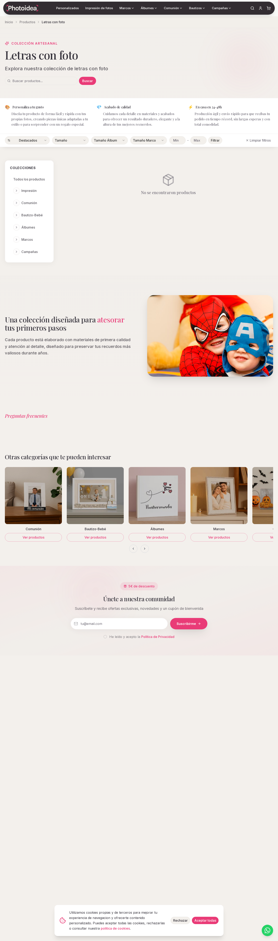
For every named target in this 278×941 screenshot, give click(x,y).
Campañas (29, 252)
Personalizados (67, 8)
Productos (27, 22)
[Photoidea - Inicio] (22, 8)
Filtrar (215, 140)
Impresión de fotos (99, 8)
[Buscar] (252, 8)
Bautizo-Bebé (32, 215)
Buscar (87, 81)
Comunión (29, 203)
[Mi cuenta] (260, 8)
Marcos (27, 239)
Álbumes (28, 227)
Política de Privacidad (157, 637)
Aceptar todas (205, 920)
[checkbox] (105, 636)
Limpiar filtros (260, 140)
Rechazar (180, 920)
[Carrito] (268, 8)
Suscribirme (186, 624)
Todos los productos (29, 179)
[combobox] (27, 140)
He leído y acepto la (141, 637)
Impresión (29, 191)
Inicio (9, 22)
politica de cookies (115, 928)
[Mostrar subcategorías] (16, 190)
